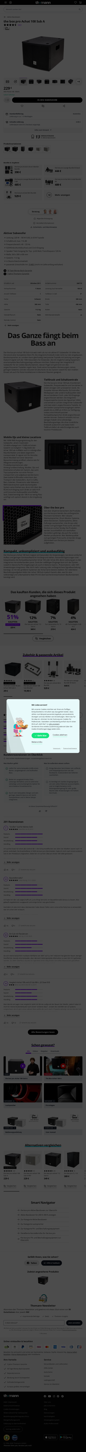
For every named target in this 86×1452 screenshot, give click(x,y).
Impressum (57, 748)
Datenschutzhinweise (70, 748)
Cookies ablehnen (60, 735)
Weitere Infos (37, 742)
